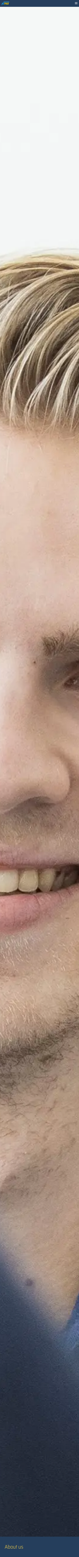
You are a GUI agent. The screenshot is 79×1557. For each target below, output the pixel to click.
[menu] (76, 3)
